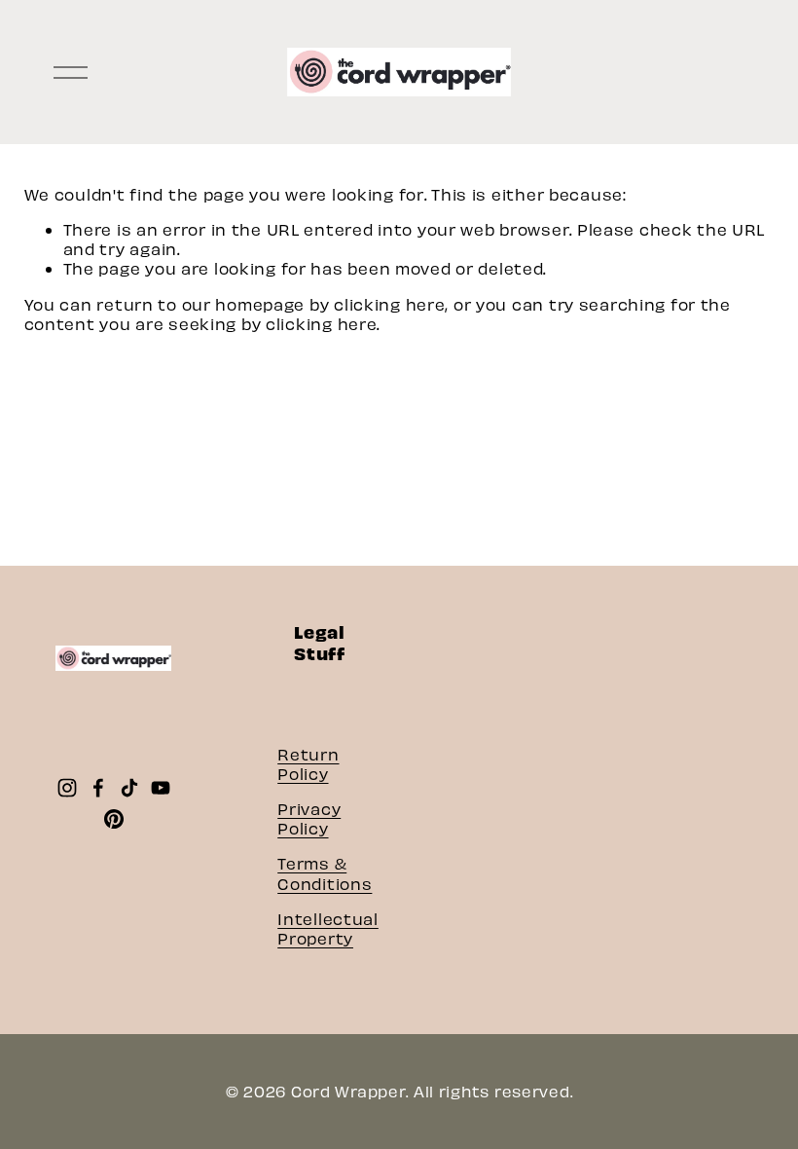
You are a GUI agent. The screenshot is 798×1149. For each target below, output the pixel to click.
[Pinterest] (114, 819)
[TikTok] (129, 787)
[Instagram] (67, 787)
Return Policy (308, 763)
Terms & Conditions (324, 872)
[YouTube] (160, 787)
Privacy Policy (309, 817)
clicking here (389, 304)
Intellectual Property (328, 927)
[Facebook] (98, 787)
